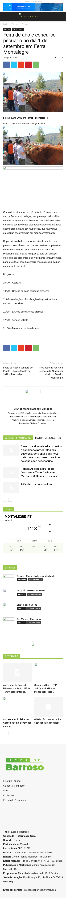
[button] (61, 16)
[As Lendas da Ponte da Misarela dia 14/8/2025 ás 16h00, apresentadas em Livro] (17, 672)
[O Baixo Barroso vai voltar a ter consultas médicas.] (48, 707)
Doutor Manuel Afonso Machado (33, 408)
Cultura (15, 24)
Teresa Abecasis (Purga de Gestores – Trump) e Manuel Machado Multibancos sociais (39, 472)
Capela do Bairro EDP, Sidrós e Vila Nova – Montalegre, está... (45, 688)
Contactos (8, 795)
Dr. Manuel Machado (29, 619)
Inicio (5, 24)
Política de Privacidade (14, 800)
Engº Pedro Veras (27, 604)
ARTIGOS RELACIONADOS (18, 438)
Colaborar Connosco (14, 785)
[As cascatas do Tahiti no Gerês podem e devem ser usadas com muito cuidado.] (17, 707)
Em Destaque (18, 29)
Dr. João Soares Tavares (31, 590)
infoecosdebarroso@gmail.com (40, 889)
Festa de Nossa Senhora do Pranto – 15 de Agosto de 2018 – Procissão (18, 371)
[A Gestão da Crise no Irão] (11, 487)
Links (5, 790)
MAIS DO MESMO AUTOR (48, 438)
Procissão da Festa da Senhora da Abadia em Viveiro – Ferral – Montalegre (51, 372)
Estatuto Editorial (12, 780)
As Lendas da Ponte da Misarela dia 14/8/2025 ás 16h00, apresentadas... (16, 688)
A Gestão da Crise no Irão (36, 484)
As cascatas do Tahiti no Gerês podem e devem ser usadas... (17, 722)
